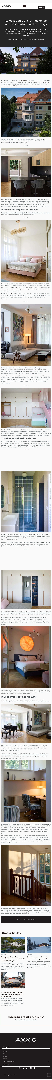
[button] (33, 919)
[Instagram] (20, 1069)
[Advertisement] (26, 460)
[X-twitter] (24, 1069)
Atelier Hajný (22, 80)
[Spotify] (35, 1069)
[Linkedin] (31, 1069)
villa (11, 293)
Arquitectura (3, 954)
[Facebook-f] (16, 1069)
